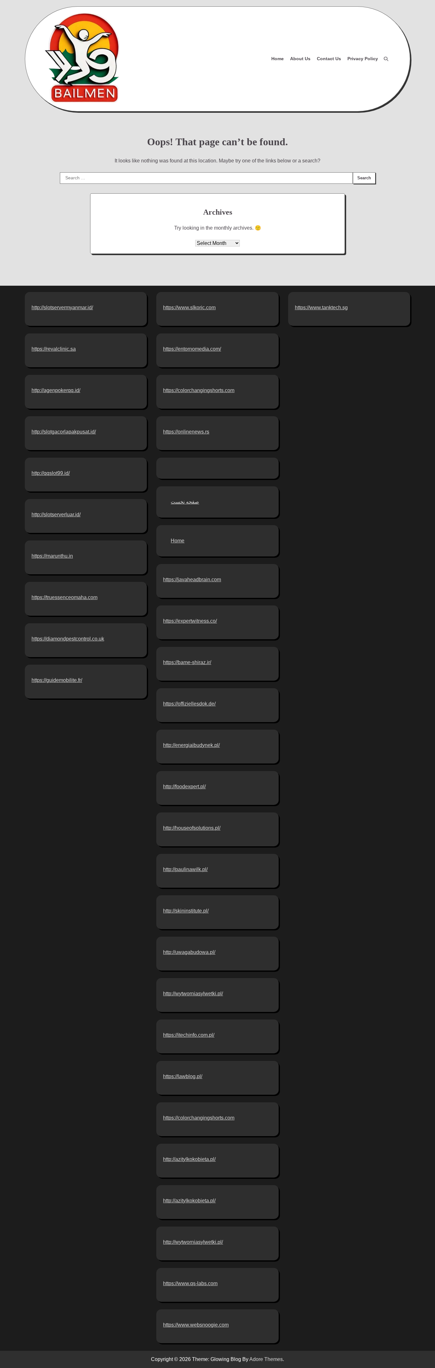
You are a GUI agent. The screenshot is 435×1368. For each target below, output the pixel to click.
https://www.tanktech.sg (321, 307)
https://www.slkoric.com (189, 307)
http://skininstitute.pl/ (186, 910)
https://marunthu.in (52, 556)
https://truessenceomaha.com (64, 597)
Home (277, 58)
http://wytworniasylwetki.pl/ (193, 993)
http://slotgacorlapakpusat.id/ (64, 431)
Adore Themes (266, 1359)
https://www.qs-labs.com (190, 1283)
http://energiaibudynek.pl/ (191, 745)
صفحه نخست (185, 502)
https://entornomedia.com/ (192, 349)
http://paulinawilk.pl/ (185, 869)
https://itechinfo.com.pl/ (188, 1035)
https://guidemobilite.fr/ (57, 680)
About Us (300, 58)
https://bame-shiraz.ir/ (187, 662)
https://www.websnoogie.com (196, 1325)
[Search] (386, 59)
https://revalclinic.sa (54, 349)
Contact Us (329, 58)
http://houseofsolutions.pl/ (191, 828)
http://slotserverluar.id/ (56, 514)
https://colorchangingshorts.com (198, 390)
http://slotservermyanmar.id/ (62, 307)
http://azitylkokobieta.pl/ (189, 1159)
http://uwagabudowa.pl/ (189, 952)
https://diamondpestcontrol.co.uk (68, 638)
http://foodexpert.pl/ (184, 786)
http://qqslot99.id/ (51, 473)
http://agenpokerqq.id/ (56, 390)
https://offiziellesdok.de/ (189, 703)
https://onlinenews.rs (186, 431)
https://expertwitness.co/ (190, 621)
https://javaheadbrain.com (192, 579)
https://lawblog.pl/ (182, 1076)
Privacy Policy (362, 58)
